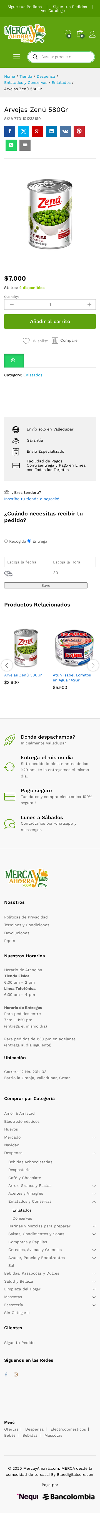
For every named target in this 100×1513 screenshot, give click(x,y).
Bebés (10, 1435)
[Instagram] (16, 1374)
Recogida (17, 541)
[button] (65, 340)
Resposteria (19, 1169)
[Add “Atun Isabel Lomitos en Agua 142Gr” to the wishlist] (87, 666)
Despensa (13, 1153)
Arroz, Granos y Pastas (29, 1185)
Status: (11, 287)
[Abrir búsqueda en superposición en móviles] (61, 57)
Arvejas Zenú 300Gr (23, 675)
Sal (11, 1265)
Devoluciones (16, 933)
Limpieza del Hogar (22, 1289)
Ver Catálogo (53, 10)
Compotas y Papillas (27, 1242)
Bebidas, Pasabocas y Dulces (31, 1273)
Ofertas (11, 1429)
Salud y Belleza (18, 1281)
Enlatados (32, 375)
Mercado (12, 1137)
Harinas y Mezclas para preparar (39, 1226)
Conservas (22, 1218)
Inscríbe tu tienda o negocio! (31, 499)
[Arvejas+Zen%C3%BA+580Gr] (23, 131)
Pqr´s (9, 940)
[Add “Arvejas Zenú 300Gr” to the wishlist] (38, 666)
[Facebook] (6, 1375)
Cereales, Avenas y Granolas (35, 1249)
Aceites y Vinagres (25, 1193)
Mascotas (13, 1297)
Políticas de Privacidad (26, 917)
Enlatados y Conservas (29, 1201)
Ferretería (13, 1305)
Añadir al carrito (50, 321)
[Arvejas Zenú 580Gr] (9, 131)
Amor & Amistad (19, 1113)
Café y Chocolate (24, 1177)
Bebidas (30, 1435)
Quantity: (11, 296)
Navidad (11, 1145)
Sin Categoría (17, 1312)
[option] (25, 659)
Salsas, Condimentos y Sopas (36, 1234)
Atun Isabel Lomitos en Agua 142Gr (72, 677)
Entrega (39, 541)
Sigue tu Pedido (19, 1342)
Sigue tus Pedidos (25, 6)
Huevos (11, 1129)
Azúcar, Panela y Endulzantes (36, 1257)
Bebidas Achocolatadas (30, 1162)
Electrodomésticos (21, 1121)
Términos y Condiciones (26, 925)
